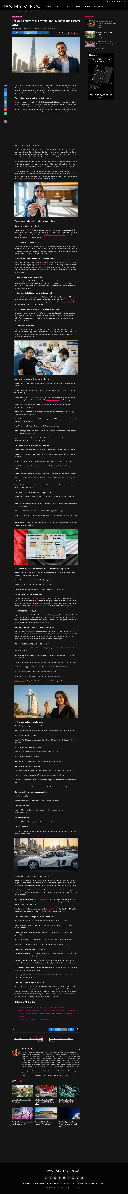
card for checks (69, 299)
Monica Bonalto (17, 28)
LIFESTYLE (70, 6)
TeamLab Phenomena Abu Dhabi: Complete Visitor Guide (22, 1123)
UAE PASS (30, 230)
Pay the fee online (52, 400)
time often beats (45, 265)
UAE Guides (102, 6)
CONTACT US (93, 1183)
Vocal (57, 1075)
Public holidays (19, 681)
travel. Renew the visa (40, 899)
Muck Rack (46, 1075)
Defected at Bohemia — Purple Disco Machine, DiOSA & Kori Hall (28, 1040)
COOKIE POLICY (27, 1183)
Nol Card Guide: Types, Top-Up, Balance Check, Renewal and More (41, 1007)
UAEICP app (25, 297)
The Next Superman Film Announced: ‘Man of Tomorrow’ (61, 1040)
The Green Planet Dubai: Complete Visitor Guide (66, 1101)
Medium (65, 1075)
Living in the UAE (17, 16)
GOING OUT (59, 6)
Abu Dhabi (67, 149)
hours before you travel (39, 606)
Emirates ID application (35, 397)
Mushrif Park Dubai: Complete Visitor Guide (21, 1101)
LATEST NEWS (49, 6)
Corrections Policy (41, 1183)
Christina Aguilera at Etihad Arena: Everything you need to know (68, 1124)
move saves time (66, 302)
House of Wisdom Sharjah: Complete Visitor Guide (43, 1123)
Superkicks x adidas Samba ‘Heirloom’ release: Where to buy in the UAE (106, 23)
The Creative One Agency (75, 1188)
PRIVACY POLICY (82, 1183)
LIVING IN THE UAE (90, 6)
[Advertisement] (46, 128)
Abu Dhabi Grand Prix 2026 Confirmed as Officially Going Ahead (44, 1102)
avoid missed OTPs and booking (55, 235)
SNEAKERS (79, 6)
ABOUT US (103, 1183)
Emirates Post (29, 631)
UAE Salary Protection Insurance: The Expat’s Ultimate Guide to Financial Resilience (46, 1010)
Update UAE (50, 909)
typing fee (54, 615)
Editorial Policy (56, 1183)
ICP (15, 102)
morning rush (68, 606)
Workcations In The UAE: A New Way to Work (33, 1019)
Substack (53, 1075)
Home (13, 12)
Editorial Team (69, 1183)
